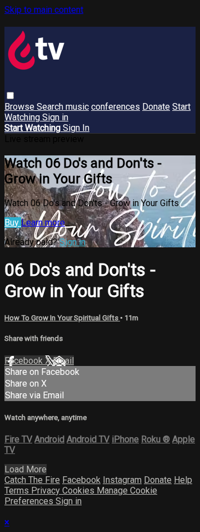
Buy (12, 222)
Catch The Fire (32, 480)
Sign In (76, 128)
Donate (156, 106)
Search (51, 106)
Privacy (46, 490)
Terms (17, 490)
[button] (10, 95)
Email (63, 360)
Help (183, 480)
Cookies (79, 490)
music (77, 106)
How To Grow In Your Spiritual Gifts (62, 318)
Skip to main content (43, 9)
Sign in (55, 117)
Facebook (24, 360)
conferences (115, 106)
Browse (20, 106)
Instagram (122, 480)
